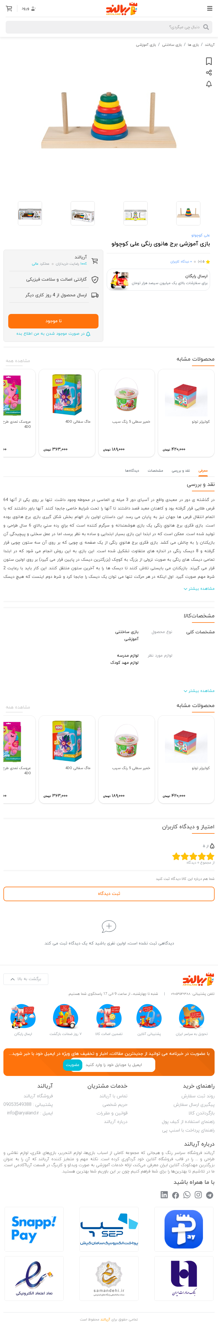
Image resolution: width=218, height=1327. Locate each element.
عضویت (72, 1065)
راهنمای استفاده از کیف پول (188, 1122)
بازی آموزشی (146, 45)
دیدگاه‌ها (132, 470)
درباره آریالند (115, 1122)
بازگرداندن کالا (201, 1113)
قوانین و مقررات (112, 1113)
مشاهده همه (18, 361)
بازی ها (193, 45)
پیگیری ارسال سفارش (194, 1105)
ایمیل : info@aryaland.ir (30, 1113)
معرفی (203, 470)
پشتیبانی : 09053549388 (28, 1105)
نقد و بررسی (181, 470)
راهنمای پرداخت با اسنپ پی (188, 1130)
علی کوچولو (200, 235)
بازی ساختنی (172, 45)
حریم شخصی (114, 1105)
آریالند (210, 45)
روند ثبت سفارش (198, 1096)
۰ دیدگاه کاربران (181, 261)
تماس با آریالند (113, 1096)
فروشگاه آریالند (38, 1096)
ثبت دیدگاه (109, 894)
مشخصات (155, 470)
